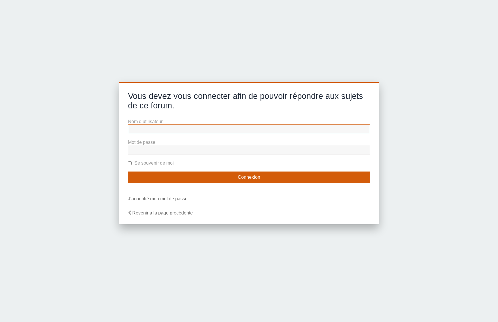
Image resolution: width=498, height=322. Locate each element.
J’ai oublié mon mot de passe (158, 198)
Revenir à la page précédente (162, 212)
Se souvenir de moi (153, 163)
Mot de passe (141, 142)
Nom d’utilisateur (145, 121)
